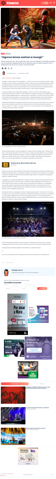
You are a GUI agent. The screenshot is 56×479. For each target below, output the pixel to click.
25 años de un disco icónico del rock (23, 163)
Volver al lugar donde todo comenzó (35, 428)
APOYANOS (44, 3)
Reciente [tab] (42, 383)
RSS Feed (11, 473)
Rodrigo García (12, 73)
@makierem (8, 78)
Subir (52, 474)
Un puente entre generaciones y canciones (37, 407)
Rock (3, 262)
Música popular (9, 262)
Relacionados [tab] (14, 383)
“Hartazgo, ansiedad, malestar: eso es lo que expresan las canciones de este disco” (37, 387)
